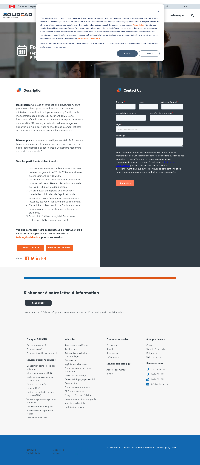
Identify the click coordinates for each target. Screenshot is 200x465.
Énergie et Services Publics (78, 395)
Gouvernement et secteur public (80, 399)
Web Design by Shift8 (165, 448)
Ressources (112, 353)
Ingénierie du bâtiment (76, 364)
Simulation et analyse (37, 418)
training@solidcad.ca (28, 237)
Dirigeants (151, 353)
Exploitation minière (74, 407)
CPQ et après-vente (74, 391)
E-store (110, 374)
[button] (192, 15)
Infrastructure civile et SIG (39, 373)
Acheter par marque (117, 370)
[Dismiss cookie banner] (159, 12)
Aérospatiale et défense (76, 345)
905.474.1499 (157, 374)
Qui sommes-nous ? (36, 345)
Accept (127, 53)
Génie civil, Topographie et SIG (80, 380)
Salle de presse (153, 357)
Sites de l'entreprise (156, 349)
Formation (112, 345)
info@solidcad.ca (159, 384)
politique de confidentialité (89, 38)
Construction (71, 383)
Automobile (70, 360)
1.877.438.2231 (158, 370)
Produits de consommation (78, 387)
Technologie (176, 15)
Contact (150, 345)
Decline (149, 53)
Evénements (113, 357)
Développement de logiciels (40, 407)
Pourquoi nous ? (34, 349)
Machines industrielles (75, 403)
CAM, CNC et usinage (75, 376)
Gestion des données (37, 384)
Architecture (71, 349)
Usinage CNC (33, 388)
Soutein (110, 349)
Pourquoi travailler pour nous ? (42, 353)
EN (185, 6)
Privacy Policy (138, 25)
